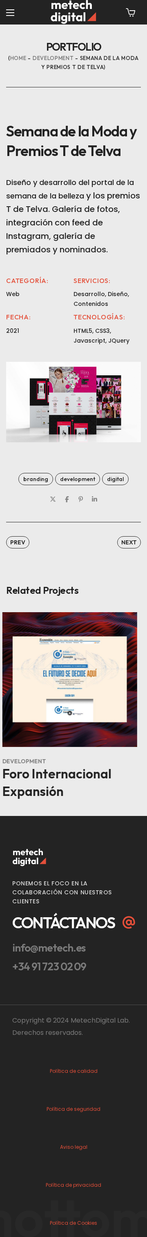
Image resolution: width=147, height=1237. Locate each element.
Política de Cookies (73, 1222)
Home (18, 58)
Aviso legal (73, 1146)
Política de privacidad (73, 1184)
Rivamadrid (61, 773)
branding (35, 479)
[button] (130, 12)
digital (115, 479)
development (53, 58)
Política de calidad (74, 1071)
